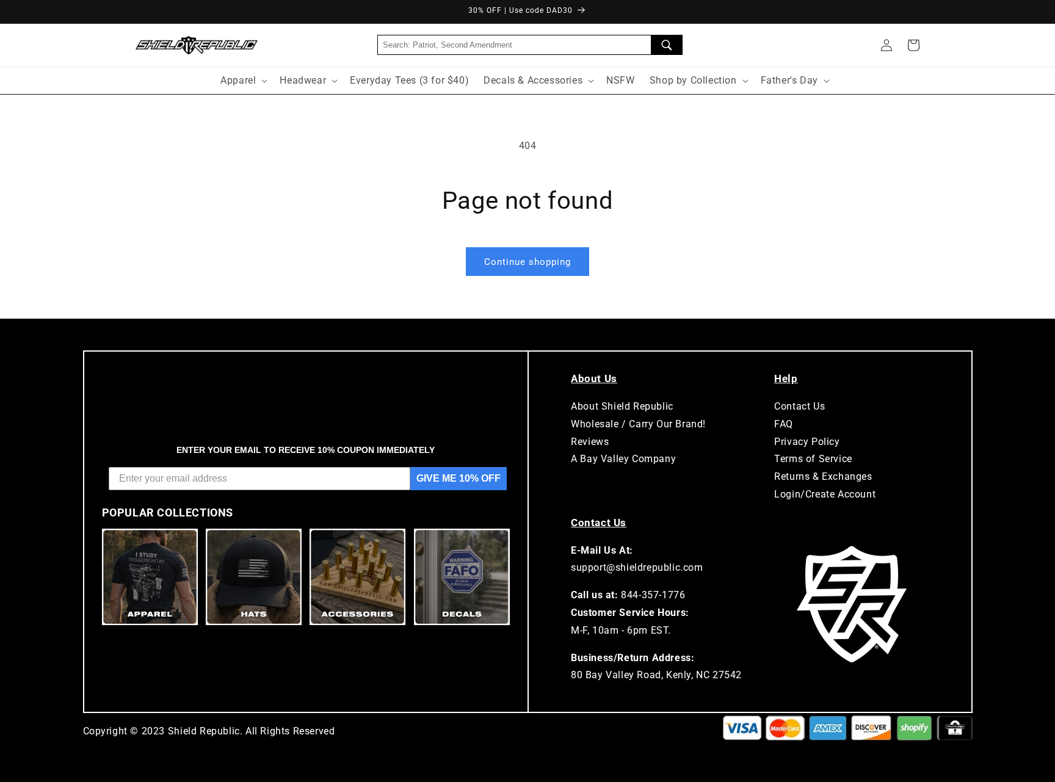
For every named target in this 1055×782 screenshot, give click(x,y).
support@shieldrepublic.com (637, 567)
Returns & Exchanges (823, 476)
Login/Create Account (825, 494)
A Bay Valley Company (623, 459)
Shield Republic (204, 731)
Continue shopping (527, 261)
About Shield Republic (622, 406)
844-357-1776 (653, 595)
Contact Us (799, 406)
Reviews (590, 441)
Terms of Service (813, 459)
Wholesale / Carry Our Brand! (638, 424)
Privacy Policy (806, 441)
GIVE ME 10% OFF (458, 478)
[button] (913, 45)
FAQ (783, 424)
